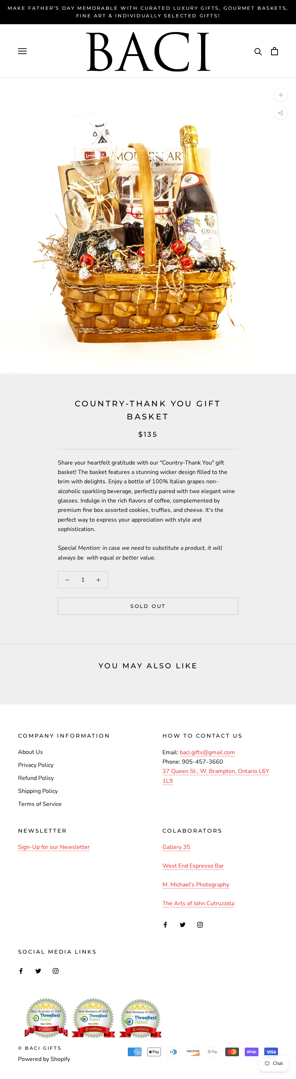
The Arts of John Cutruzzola (198, 903)
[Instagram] (200, 924)
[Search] (258, 51)
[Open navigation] (22, 51)
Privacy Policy (35, 765)
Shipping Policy (38, 791)
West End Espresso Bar (193, 866)
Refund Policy (36, 778)
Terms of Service (40, 804)
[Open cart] (274, 51)
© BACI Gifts (39, 1048)
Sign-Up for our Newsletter (54, 847)
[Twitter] (183, 924)
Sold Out (148, 606)
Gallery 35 (176, 847)
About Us (30, 752)
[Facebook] (165, 924)
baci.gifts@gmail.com (207, 752)
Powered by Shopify (44, 1059)
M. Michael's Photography (195, 885)
